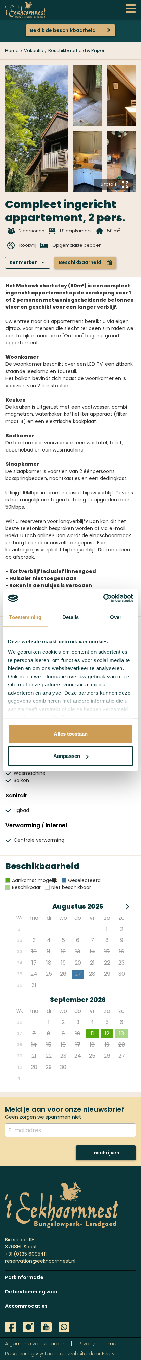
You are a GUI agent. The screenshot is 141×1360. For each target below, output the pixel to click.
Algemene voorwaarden (35, 1343)
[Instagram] (28, 1327)
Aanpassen (66, 756)
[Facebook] (10, 1327)
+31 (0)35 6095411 (26, 1254)
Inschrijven (105, 1152)
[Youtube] (46, 1327)
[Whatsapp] (64, 1327)
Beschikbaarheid (85, 262)
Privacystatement (99, 1343)
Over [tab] (115, 617)
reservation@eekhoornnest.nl (40, 1261)
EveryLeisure (117, 1353)
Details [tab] (70, 617)
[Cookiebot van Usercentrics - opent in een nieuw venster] (103, 598)
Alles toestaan (71, 733)
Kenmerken (27, 262)
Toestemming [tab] (25, 617)
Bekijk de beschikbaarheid (63, 30)
